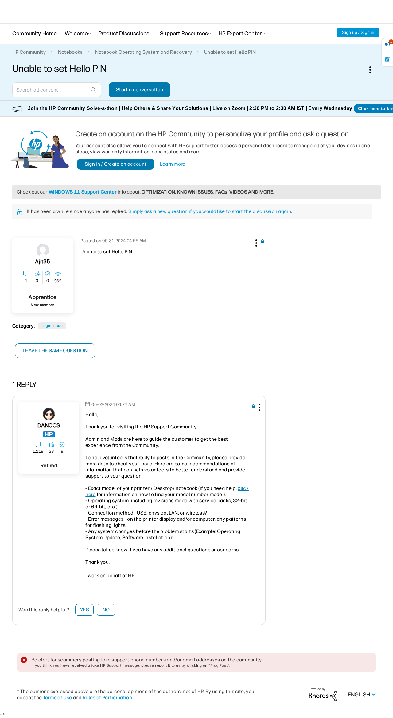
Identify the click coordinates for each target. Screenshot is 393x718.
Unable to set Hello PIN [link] (230, 52)
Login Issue (52, 326)
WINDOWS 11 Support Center (83, 192)
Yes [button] (84, 610)
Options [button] (373, 69)
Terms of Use (57, 697)
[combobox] (56, 89)
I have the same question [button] (55, 350)
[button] (255, 241)
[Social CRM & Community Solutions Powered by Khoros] (323, 694)
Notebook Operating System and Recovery (143, 52)
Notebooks (70, 52)
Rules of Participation (107, 697)
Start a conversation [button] (139, 90)
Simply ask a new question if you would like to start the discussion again (209, 211)
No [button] (106, 610)
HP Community (29, 52)
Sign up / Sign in (358, 32)
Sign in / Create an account (116, 164)
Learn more (172, 164)
